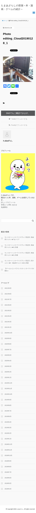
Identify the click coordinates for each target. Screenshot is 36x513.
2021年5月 (8, 310)
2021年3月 (8, 322)
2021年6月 (8, 305)
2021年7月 (8, 299)
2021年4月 (8, 316)
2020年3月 (8, 366)
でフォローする (19, 119)
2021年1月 (8, 327)
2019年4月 (8, 422)
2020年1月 (8, 377)
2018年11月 (8, 450)
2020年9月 (8, 338)
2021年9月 (8, 288)
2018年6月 (8, 478)
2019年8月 (8, 405)
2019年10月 (8, 394)
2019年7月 (8, 411)
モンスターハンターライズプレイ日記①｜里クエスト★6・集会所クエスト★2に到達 (19, 262)
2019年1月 (8, 439)
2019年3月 (8, 427)
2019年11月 (8, 388)
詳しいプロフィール (8, 202)
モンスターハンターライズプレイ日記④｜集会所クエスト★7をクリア (19, 238)
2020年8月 (8, 344)
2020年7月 (8, 349)
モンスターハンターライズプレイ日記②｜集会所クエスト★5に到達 (19, 254)
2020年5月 (8, 355)
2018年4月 (8, 489)
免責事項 (4, 207)
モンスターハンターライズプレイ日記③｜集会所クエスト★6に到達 (19, 246)
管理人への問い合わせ (9, 205)
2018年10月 (8, 455)
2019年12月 (8, 383)
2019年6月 (8, 416)
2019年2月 (8, 433)
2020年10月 (8, 333)
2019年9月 (8, 399)
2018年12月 (8, 444)
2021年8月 (8, 294)
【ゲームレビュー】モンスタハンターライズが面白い (19, 269)
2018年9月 (8, 461)
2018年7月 (8, 472)
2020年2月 (8, 372)
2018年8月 (8, 466)
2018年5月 (8, 483)
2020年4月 (8, 360)
